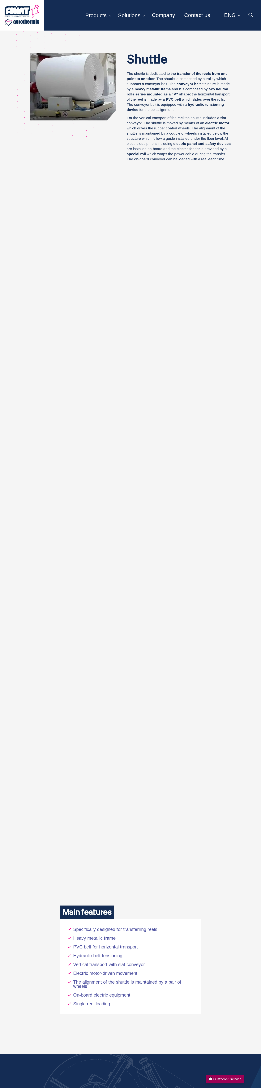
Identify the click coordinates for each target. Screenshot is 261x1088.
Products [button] (96, 15)
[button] (228, 15)
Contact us (197, 15)
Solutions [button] (129, 15)
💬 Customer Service (225, 1079)
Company (163, 15)
